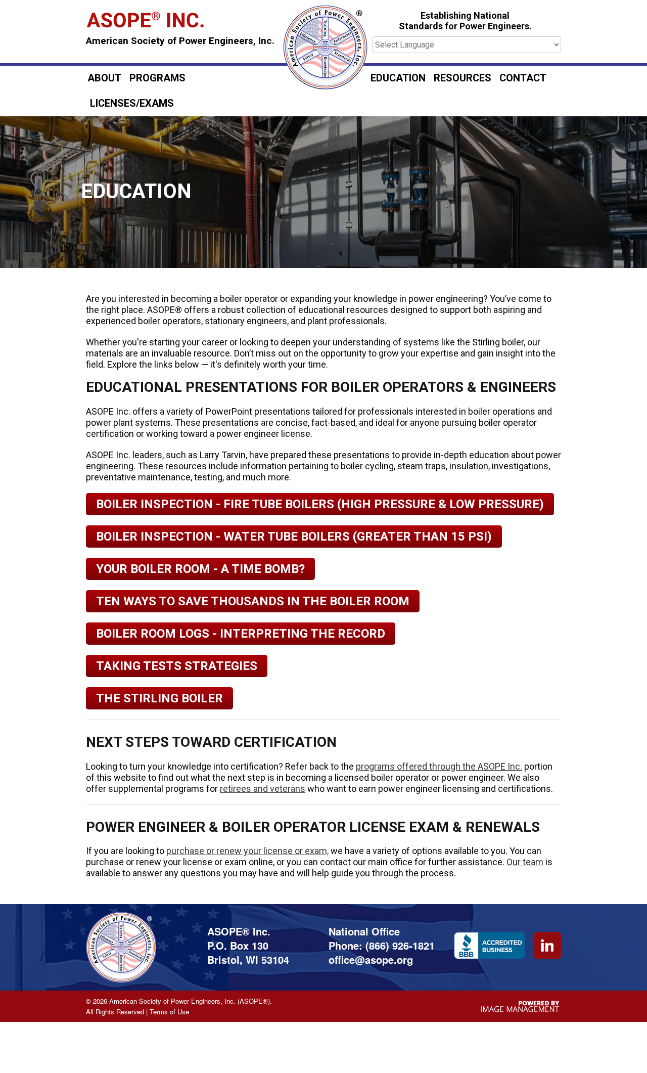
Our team (524, 862)
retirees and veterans (262, 788)
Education (398, 78)
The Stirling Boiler (159, 698)
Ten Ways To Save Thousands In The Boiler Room (252, 601)
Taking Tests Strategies (176, 666)
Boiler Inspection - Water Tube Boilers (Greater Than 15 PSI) (294, 536)
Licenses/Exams (132, 103)
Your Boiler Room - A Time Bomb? (200, 569)
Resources (462, 78)
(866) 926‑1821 (400, 945)
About (104, 78)
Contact (522, 78)
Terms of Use (169, 1011)
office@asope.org (371, 959)
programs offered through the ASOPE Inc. (439, 766)
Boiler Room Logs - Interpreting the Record (240, 634)
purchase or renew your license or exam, (247, 850)
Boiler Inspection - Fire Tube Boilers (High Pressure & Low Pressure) (320, 504)
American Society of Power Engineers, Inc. (180, 41)
